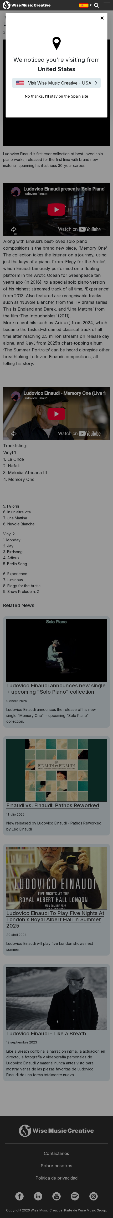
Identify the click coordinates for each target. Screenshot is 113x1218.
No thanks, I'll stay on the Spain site (102, 18)
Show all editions (85, 6)
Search (96, 5)
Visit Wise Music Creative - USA (59, 83)
